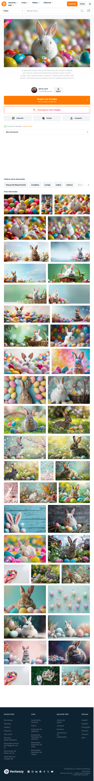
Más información (12, 131)
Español (83, 723)
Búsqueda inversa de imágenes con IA (11, 744)
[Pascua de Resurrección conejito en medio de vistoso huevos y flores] (25, 548)
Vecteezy (7, 723)
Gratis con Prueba (47, 100)
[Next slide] (84, 184)
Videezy (7, 726)
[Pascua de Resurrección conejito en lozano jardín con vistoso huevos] (25, 419)
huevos (69, 184)
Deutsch (83, 730)
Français (83, 733)
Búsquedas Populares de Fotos (35, 743)
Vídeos (35, 2)
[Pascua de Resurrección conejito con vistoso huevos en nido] (69, 518)
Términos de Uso (82, 772)
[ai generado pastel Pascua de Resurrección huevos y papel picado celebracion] (69, 598)
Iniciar (82, 4)
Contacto (59, 725)
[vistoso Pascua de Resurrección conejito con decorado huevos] (71, 360)
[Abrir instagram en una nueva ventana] (33, 771)
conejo (47, 184)
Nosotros (59, 728)
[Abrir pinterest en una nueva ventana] (40, 771)
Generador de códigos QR (9, 756)
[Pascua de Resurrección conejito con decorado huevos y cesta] (69, 389)
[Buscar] (82, 10)
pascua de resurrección (16, 184)
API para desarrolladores (10, 738)
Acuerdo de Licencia (35, 720)
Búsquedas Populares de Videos (35, 751)
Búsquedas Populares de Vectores (35, 736)
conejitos (35, 184)
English (83, 719)
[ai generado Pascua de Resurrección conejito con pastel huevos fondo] (25, 518)
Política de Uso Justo (78, 775)
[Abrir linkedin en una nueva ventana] (36, 771)
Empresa (7, 730)
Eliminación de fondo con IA (10, 751)
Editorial (47, 2)
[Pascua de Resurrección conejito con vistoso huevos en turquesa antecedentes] (25, 598)
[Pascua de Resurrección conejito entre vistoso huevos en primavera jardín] (69, 548)
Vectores (12, 2)
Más (10, 5)
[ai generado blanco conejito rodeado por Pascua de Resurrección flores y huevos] (76, 572)
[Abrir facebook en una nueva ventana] (29, 771)
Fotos (24, 2)
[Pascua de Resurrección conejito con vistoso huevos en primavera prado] (74, 491)
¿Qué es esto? (27, 126)
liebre (58, 184)
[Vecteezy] (3, 3)
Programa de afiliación (35, 729)
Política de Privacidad (80, 774)
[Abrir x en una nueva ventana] (48, 771)
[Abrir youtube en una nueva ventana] (52, 771)
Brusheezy (8, 719)
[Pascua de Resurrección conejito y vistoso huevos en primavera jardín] (45, 572)
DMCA (32, 725)
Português (84, 726)
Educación (8, 733)
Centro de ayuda (59, 720)
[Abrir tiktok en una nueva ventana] (44, 771)
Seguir (58, 91)
